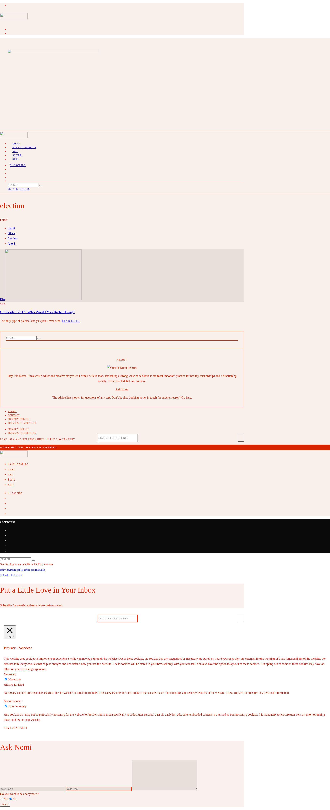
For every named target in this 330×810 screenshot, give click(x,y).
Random (13, 238)
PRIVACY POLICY (18, 419)
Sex (3, 303)
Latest (11, 228)
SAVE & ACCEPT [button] (15, 727)
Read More (71, 321)
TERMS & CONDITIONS (22, 423)
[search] (40, 185)
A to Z (11, 243)
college (20, 569)
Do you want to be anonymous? (19, 794)
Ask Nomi (122, 389)
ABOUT (12, 411)
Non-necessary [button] (13, 701)
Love (11, 469)
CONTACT (14, 415)
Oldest (11, 233)
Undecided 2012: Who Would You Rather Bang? (37, 312)
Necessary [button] (10, 674)
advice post (29, 569)
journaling (11, 569)
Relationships (24, 147)
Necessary (14, 679)
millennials (40, 569)
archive (3, 569)
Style (11, 479)
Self (16, 159)
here (188, 397)
